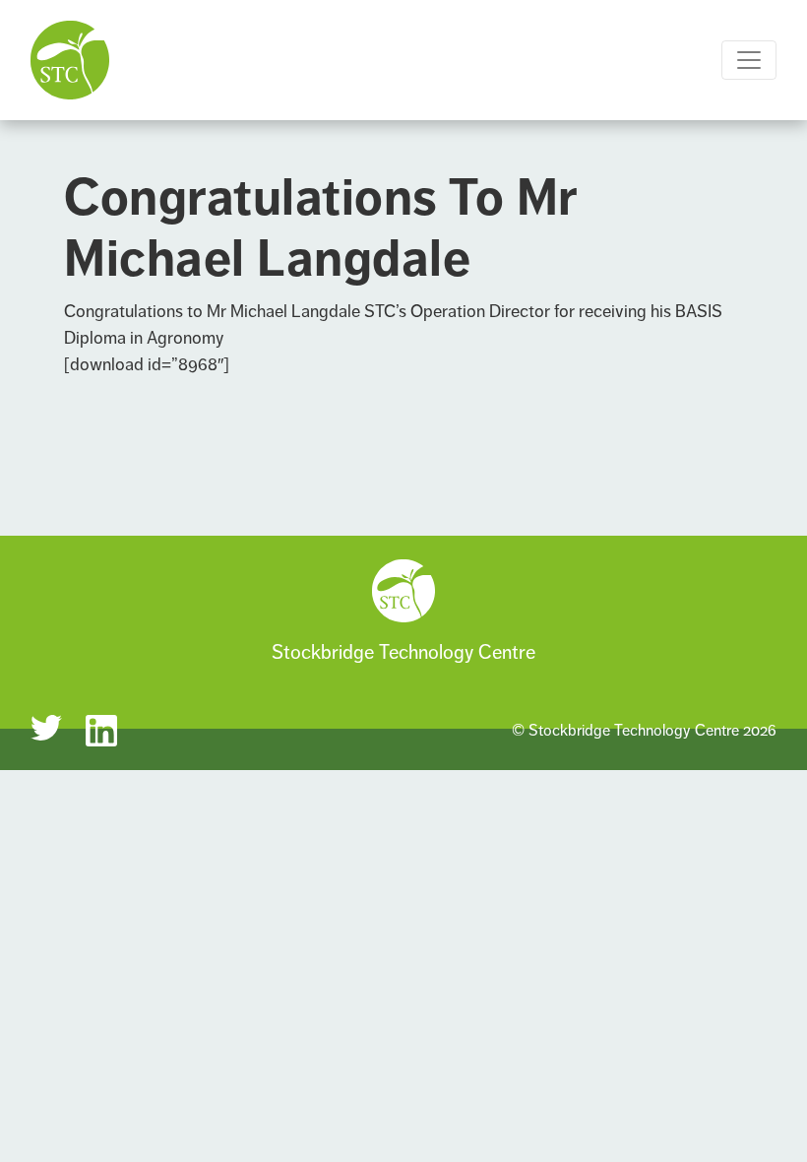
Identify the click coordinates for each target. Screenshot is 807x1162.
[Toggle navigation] (748, 60)
